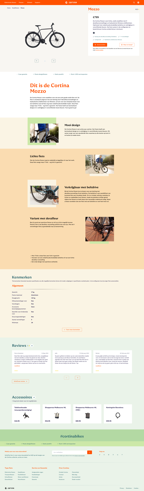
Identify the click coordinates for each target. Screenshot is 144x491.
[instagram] (108, 454)
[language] (138, 2)
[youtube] (104, 454)
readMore (17, 366)
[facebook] (113, 454)
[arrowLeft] (37, 60)
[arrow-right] (53, 60)
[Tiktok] (99, 454)
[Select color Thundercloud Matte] (94, 33)
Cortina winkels (99, 50)
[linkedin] (117, 454)
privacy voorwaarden (80, 455)
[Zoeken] (134, 2)
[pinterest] (122, 454)
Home (9, 8)
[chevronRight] (89, 452)
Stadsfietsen (15, 8)
